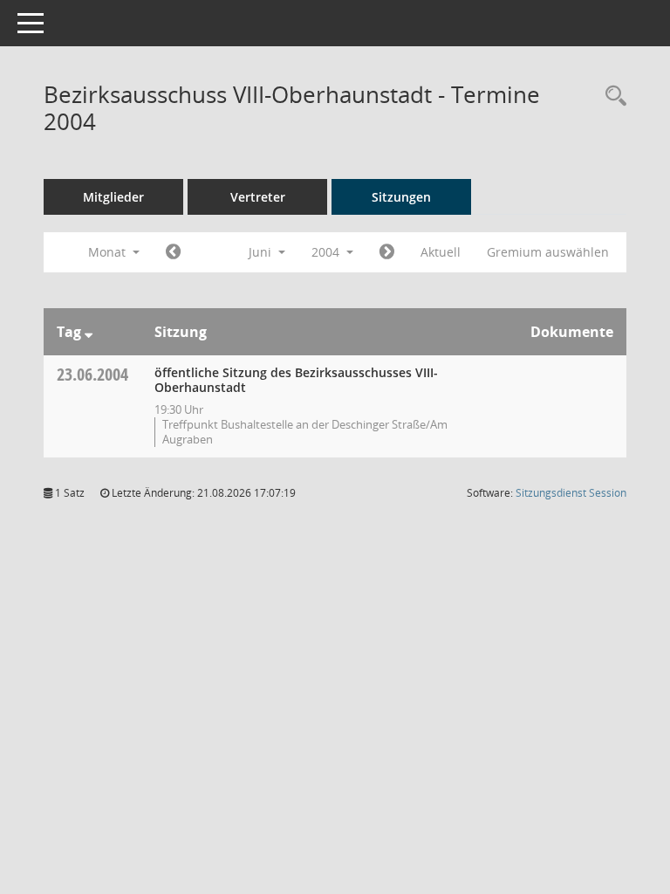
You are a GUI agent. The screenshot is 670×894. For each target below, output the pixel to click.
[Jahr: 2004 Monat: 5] (173, 252)
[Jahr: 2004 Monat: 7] (386, 252)
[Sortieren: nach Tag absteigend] (88, 331)
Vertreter (257, 197)
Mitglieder (113, 197)
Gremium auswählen (548, 252)
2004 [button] (327, 252)
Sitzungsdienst (571, 492)
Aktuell (440, 252)
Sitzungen (401, 197)
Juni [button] (262, 252)
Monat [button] (108, 252)
